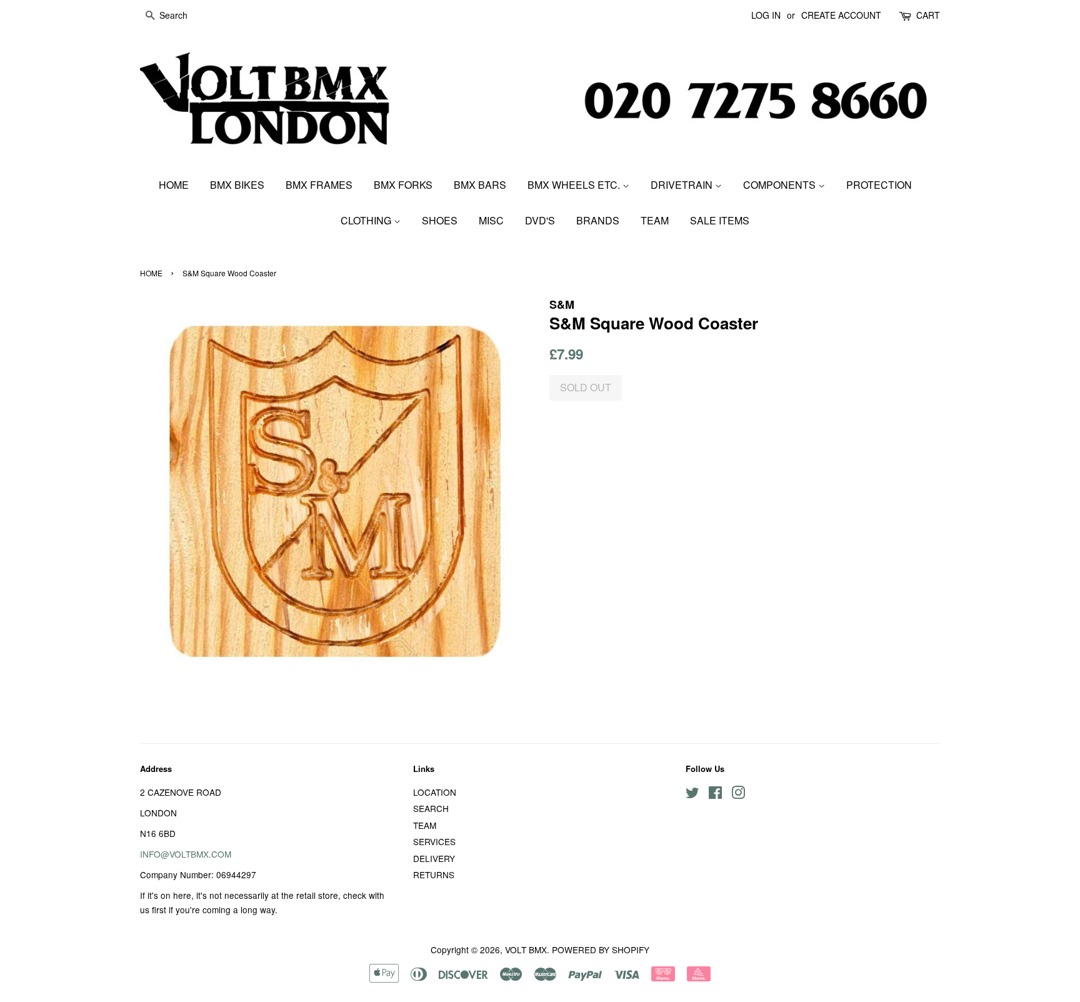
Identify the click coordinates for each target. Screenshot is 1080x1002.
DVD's (540, 220)
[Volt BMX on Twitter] (692, 794)
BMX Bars (480, 185)
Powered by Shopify (600, 949)
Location (434, 792)
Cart (928, 15)
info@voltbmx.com (185, 854)
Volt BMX (526, 949)
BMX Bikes (237, 185)
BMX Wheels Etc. (575, 185)
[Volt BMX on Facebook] (715, 794)
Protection (879, 185)
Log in (766, 15)
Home (174, 185)
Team (655, 220)
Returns (433, 874)
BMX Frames (319, 185)
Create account (841, 15)
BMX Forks (403, 185)
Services (434, 841)
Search (431, 808)
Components (780, 185)
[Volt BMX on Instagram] (738, 794)
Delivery (434, 858)
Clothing (367, 220)
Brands (597, 220)
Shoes (440, 220)
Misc (491, 220)
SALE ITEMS (719, 220)
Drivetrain (683, 185)
